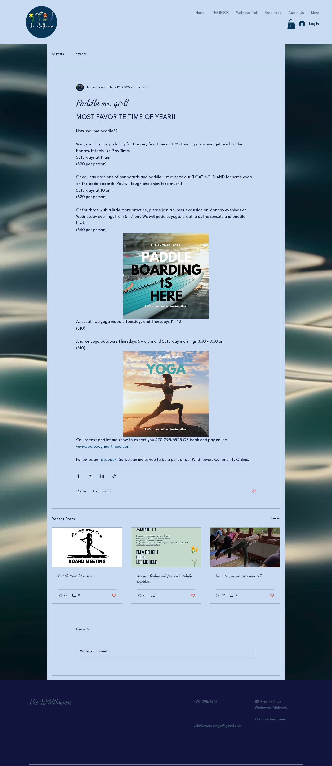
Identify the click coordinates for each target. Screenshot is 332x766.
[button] (291, 24)
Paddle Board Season (75, 575)
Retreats (80, 54)
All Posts (58, 54)
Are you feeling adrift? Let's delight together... (164, 578)
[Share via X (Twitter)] (90, 476)
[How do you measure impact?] (245, 547)
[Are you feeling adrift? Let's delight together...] (166, 547)
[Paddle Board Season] (87, 547)
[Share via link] (114, 476)
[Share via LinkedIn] (102, 476)
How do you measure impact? (239, 575)
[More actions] (253, 87)
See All (275, 518)
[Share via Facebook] (78, 476)
